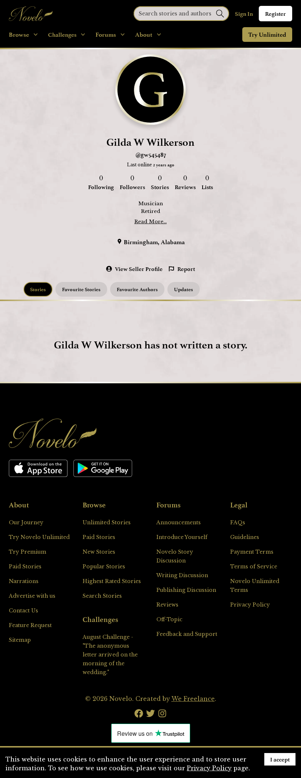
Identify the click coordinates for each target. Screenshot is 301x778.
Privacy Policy (250, 604)
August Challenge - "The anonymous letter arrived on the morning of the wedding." (110, 655)
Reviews (167, 604)
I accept (280, 759)
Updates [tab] (183, 289)
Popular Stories (104, 566)
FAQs (237, 522)
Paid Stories (25, 566)
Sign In (244, 13)
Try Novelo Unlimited (39, 537)
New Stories (99, 552)
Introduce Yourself (181, 537)
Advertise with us (32, 596)
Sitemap (20, 640)
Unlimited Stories (107, 522)
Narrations (24, 581)
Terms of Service (253, 566)
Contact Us (23, 610)
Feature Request (30, 625)
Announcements (178, 522)
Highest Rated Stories (112, 581)
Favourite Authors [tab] (137, 289)
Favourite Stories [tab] (81, 289)
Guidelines (244, 537)
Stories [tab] (38, 289)
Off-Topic (169, 619)
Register (275, 13)
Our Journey (26, 522)
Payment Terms (251, 552)
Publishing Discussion (186, 590)
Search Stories (102, 596)
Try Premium (27, 552)
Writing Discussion (182, 575)
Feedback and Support (186, 634)
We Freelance (193, 698)
